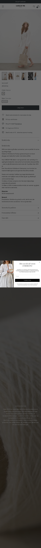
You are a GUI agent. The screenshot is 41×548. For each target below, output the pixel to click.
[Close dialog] (39, 262)
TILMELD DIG (27, 280)
